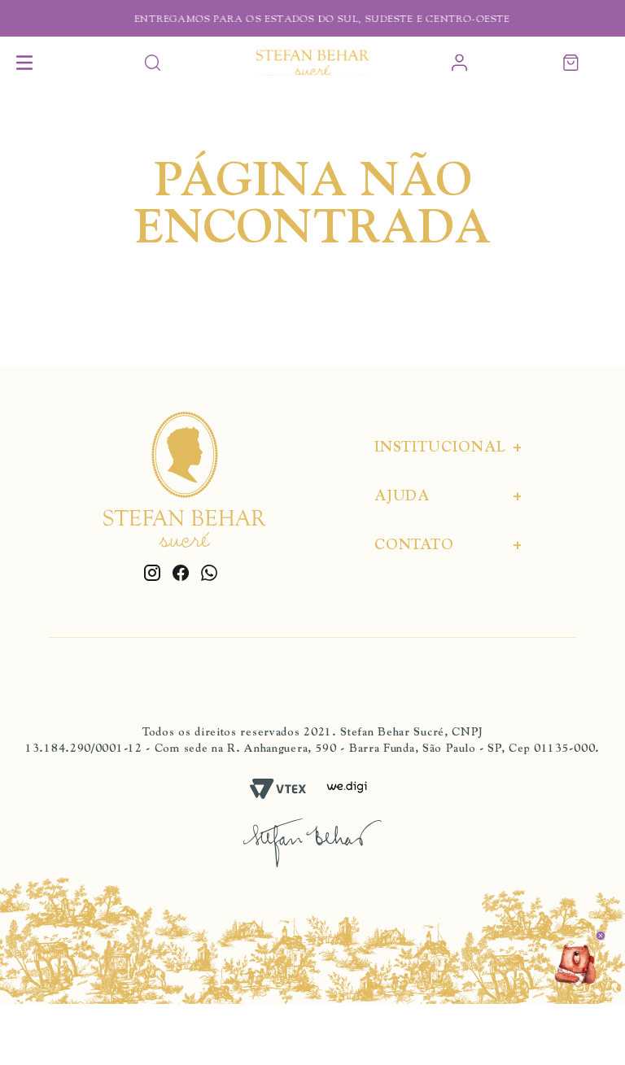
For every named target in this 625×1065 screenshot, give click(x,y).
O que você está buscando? (152, 63)
